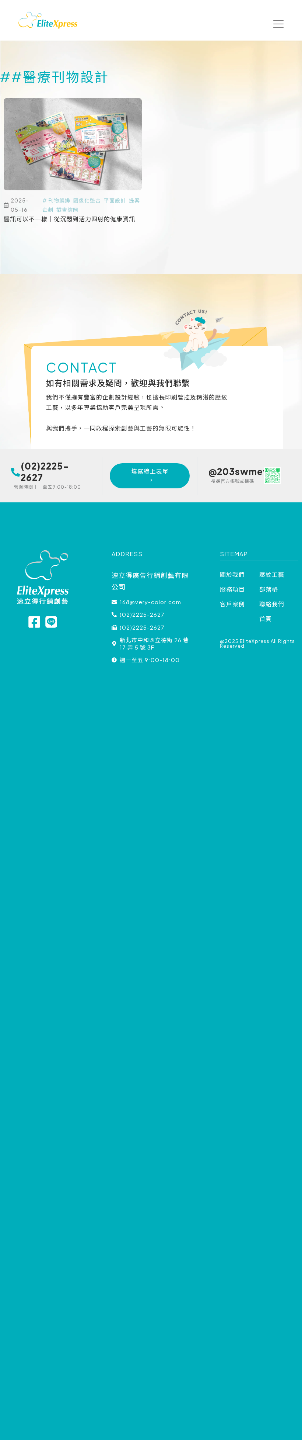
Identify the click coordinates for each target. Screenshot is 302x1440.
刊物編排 (59, 200)
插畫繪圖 (67, 209)
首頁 (265, 619)
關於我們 (232, 574)
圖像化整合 (87, 200)
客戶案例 (232, 604)
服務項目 (232, 589)
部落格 (268, 589)
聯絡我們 (271, 604)
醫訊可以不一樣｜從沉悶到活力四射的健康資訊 (69, 219)
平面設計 (115, 200)
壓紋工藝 (271, 574)
